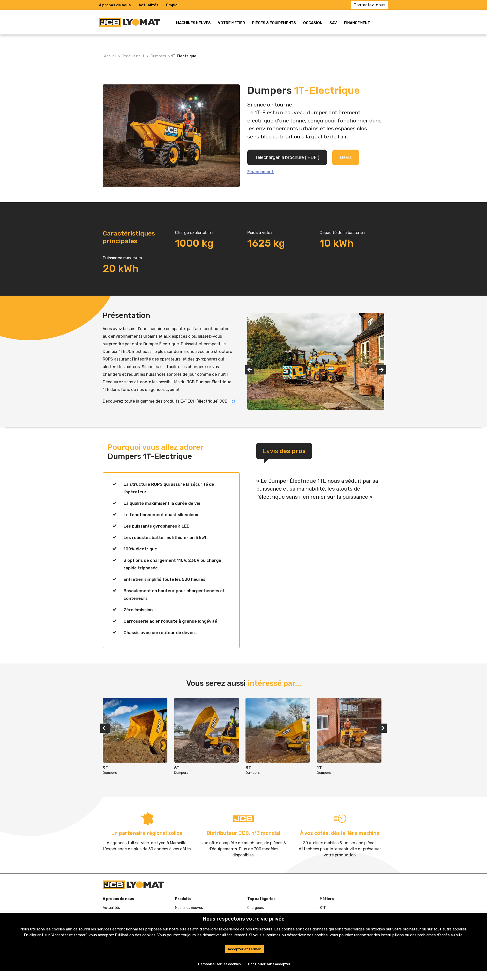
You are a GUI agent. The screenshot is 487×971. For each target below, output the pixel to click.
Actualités (148, 5)
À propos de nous (115, 5)
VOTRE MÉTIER (231, 23)
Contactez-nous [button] (369, 5)
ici (233, 401)
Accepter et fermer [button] (244, 949)
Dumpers (158, 56)
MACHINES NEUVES (193, 23)
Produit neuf (133, 56)
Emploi (172, 5)
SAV (333, 23)
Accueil (110, 56)
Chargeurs (255, 908)
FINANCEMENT (357, 23)
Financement (260, 171)
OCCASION (312, 23)
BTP (323, 908)
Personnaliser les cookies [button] (219, 964)
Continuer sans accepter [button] (269, 964)
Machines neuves (189, 908)
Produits (183, 899)
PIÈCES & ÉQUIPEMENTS (274, 23)
